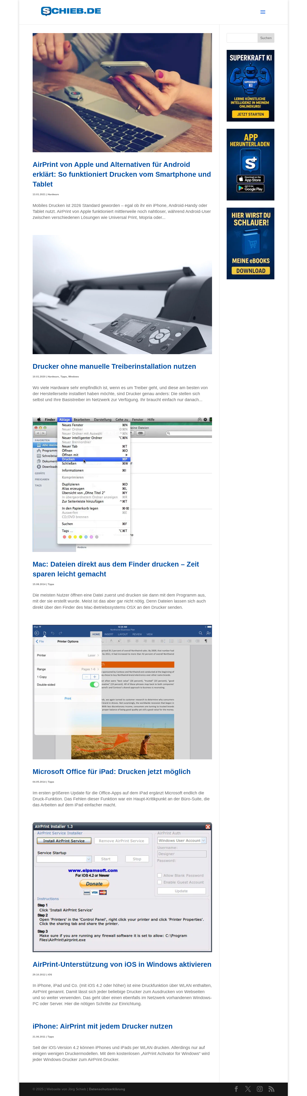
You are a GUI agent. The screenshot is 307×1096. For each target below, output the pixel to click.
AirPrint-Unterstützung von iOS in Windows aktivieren (122, 964)
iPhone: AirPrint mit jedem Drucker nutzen (103, 1026)
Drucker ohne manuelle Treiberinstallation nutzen (114, 366)
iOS (50, 974)
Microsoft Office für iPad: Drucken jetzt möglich (112, 771)
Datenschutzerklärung (107, 1089)
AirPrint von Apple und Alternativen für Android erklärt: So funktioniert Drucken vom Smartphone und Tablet (122, 174)
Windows (73, 376)
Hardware (53, 194)
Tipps (63, 376)
